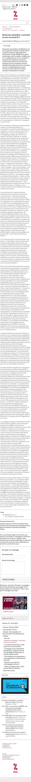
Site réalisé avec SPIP (7, 756)
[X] (9, 45)
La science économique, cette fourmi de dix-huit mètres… (14, 645)
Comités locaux (5, 746)
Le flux (4, 697)
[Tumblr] (8, 45)
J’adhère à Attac (8, 611)
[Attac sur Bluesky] (17, 5)
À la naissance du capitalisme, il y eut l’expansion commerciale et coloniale (15, 658)
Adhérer (14, 7)
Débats (22, 30)
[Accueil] (15, 15)
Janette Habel (24, 41)
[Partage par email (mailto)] (3, 45)
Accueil (4, 27)
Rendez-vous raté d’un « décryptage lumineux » (12, 663)
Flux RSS (4, 753)
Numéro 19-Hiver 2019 (10, 627)
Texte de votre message (8, 560)
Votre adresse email (7, 554)
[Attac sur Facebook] (20, 5)
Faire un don (6, 7)
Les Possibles (6, 28)
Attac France (19, 712)
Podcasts (5, 675)
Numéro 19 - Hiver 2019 (10, 30)
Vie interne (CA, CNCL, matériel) (9, 743)
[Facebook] (4, 45)
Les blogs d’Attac (6, 745)
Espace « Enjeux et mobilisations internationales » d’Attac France (15, 719)
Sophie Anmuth (22, 734)
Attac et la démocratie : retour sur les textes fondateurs (14, 667)
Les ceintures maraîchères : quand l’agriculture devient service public (14, 726)
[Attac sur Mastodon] (25, 5)
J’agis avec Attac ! (8, 618)
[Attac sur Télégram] (27, 5)
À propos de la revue (10, 629)
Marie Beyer (19, 728)
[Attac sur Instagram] (22, 5)
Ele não (7, 638)
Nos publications (14, 27)
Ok (13, 5)
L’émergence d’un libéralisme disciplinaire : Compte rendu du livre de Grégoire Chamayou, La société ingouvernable (14, 651)
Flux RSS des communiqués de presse (10, 755)
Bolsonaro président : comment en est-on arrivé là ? (14, 641)
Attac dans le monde (7, 747)
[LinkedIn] (6, 45)
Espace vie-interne (9, 9)
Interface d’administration (8, 759)
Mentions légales (6, 757)
